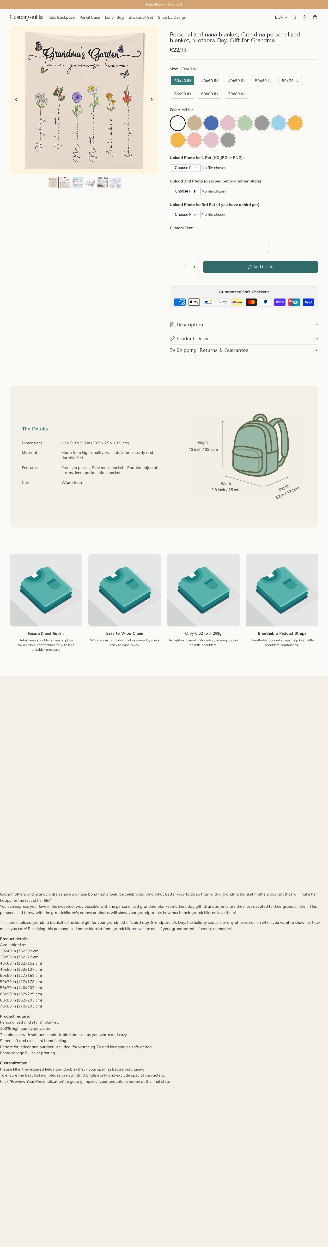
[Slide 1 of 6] (53, 182)
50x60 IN (263, 80)
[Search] (294, 17)
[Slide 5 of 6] (102, 182)
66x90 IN (182, 93)
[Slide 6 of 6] (115, 182)
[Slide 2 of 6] (65, 182)
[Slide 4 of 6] (90, 182)
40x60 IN (209, 80)
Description (189, 325)
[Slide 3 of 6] (78, 182)
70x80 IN (236, 93)
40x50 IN (236, 80)
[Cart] (315, 17)
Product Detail (193, 338)
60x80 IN (209, 93)
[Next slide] (153, 100)
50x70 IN (290, 80)
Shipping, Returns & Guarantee (212, 350)
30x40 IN (182, 80)
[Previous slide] (15, 100)
